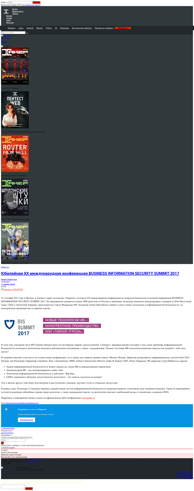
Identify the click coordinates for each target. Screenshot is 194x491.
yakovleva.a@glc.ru (32, 461)
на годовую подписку (31, 5)
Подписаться (26, 419)
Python (49, 28)
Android (30, 28)
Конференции (25, 403)
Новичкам (64, 28)
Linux (20, 28)
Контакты (189, 478)
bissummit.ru (88, 398)
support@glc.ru (34, 459)
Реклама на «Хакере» (104, 28)
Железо (40, 28)
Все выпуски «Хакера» (82, 28)
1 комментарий (8, 284)
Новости (5, 267)
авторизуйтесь (7, 433)
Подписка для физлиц (185, 472)
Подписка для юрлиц (185, 474)
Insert (29, 489)
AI (56, 28)
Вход (191, 4)
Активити (9, 403)
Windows (11, 28)
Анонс (16, 403)
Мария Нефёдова (9, 279)
